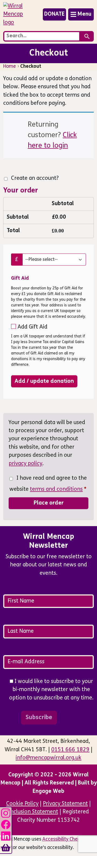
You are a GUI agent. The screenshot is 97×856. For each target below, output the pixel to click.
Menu (84, 14)
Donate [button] (54, 14)
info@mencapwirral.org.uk (48, 758)
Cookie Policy (22, 804)
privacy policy (25, 463)
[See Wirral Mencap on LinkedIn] (6, 835)
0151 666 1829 (70, 750)
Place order (48, 503)
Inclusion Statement (33, 812)
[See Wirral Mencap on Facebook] (6, 824)
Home (9, 66)
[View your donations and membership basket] (6, 847)
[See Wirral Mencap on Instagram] (6, 812)
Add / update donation (44, 381)
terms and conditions (56, 489)
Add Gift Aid (32, 327)
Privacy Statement (65, 804)
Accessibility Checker (64, 839)
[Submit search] (87, 36)
